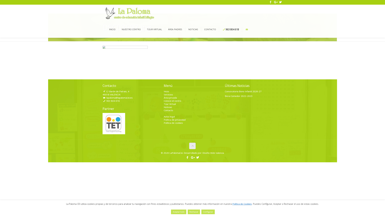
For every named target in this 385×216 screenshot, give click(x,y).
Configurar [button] (208, 211)
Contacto (168, 110)
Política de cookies (173, 122)
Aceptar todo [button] (179, 211)
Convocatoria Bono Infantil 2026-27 (243, 91)
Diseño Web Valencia (213, 152)
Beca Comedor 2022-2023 (239, 96)
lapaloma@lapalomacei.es (119, 97)
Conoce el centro (172, 100)
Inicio (166, 91)
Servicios (168, 94)
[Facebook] (271, 2)
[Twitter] (280, 2)
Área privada (170, 97)
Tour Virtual (170, 103)
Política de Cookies (242, 203)
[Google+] (276, 2)
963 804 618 (113, 100)
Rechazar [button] (193, 211)
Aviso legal (169, 116)
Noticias (168, 107)
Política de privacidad (175, 119)
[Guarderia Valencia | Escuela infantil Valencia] (130, 13)
